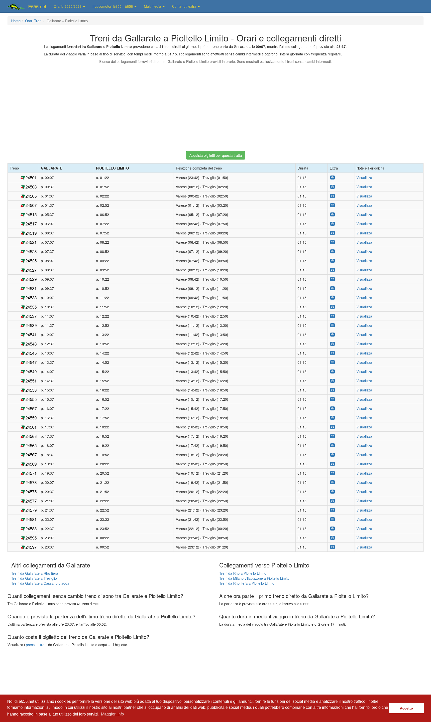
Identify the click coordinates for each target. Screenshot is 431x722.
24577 (31, 501)
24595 (31, 538)
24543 (31, 344)
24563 (31, 436)
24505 (31, 196)
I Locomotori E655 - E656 (113, 6)
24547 (31, 362)
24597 (31, 547)
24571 (31, 473)
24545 (31, 353)
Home (16, 20)
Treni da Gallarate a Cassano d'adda (40, 583)
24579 (31, 510)
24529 (31, 279)
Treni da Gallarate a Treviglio (34, 578)
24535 (31, 307)
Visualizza (364, 177)
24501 (31, 177)
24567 (31, 455)
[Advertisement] (215, 105)
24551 (31, 381)
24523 (31, 251)
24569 (31, 464)
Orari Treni (33, 20)
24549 (31, 371)
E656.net (37, 6)
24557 (31, 408)
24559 (31, 418)
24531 (31, 288)
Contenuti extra (184, 6)
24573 (31, 482)
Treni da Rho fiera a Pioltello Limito (246, 583)
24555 (31, 399)
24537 (31, 316)
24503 (31, 187)
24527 (31, 270)
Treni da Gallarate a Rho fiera (34, 573)
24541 (31, 335)
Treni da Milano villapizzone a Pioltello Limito (254, 578)
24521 (31, 242)
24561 (31, 427)
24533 (31, 298)
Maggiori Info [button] (112, 714)
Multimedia (153, 6)
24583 (31, 529)
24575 (31, 492)
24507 (31, 205)
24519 (31, 233)
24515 (31, 214)
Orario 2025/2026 (68, 6)
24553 (31, 390)
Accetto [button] (406, 708)
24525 (31, 261)
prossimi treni (36, 644)
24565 (31, 445)
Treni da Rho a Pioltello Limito (242, 573)
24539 (31, 325)
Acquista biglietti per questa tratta (215, 155)
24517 (31, 224)
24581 (31, 519)
